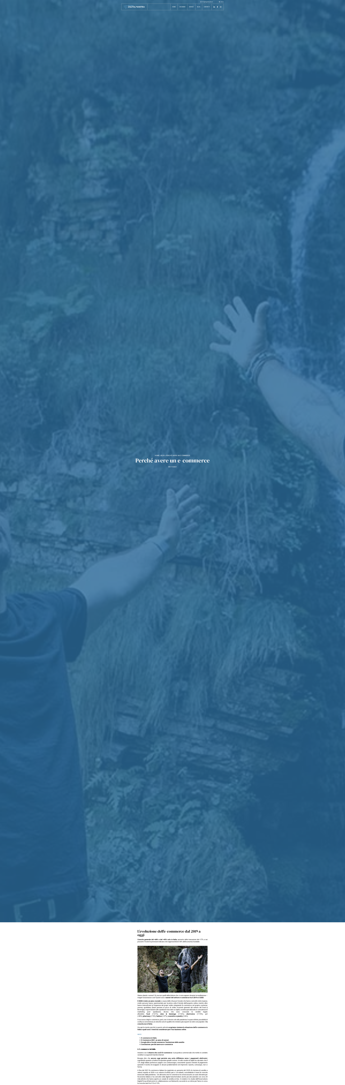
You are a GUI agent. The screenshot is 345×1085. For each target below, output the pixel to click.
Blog (163, 455)
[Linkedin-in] (214, 7)
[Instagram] (220, 7)
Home (157, 455)
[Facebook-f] (217, 7)
